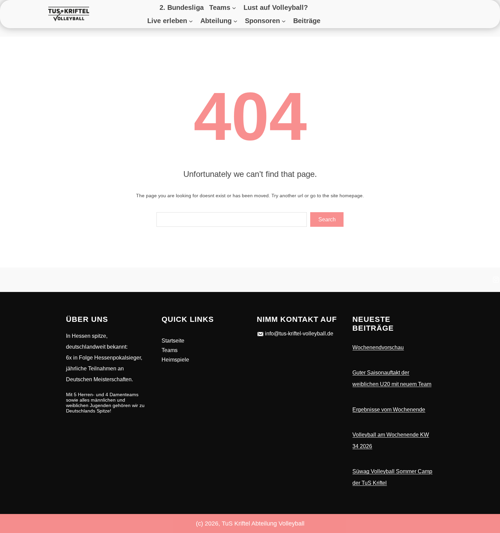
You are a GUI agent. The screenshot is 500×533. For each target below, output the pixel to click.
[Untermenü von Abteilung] (236, 21)
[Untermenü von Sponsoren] (285, 21)
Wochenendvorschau (378, 347)
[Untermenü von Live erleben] (192, 21)
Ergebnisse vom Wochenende (388, 409)
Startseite (173, 341)
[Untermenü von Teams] (235, 7)
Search (327, 219)
